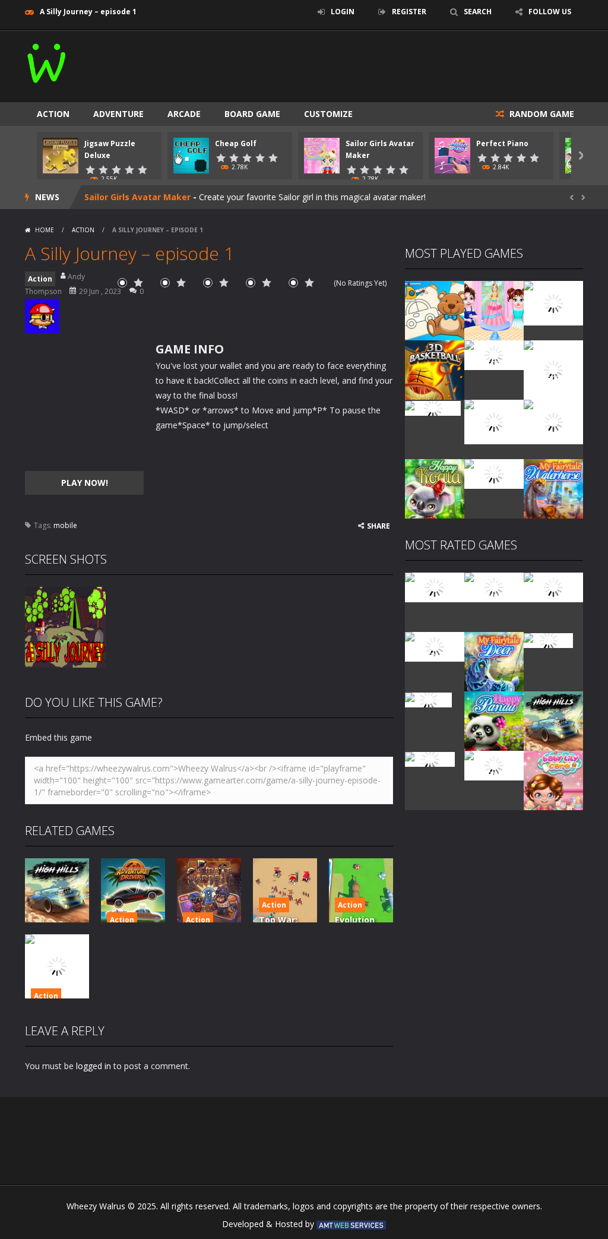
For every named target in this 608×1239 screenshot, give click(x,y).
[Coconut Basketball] (494, 354)
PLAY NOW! (84, 482)
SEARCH (478, 12)
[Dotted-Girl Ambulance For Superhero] (494, 420)
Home (44, 230)
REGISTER (409, 12)
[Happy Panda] (494, 720)
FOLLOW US (549, 12)
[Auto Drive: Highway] (434, 646)
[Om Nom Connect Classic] (553, 420)
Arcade (184, 113)
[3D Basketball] (434, 369)
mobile (65, 525)
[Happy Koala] (434, 488)
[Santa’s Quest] (434, 586)
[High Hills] (553, 720)
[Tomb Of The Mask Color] (553, 302)
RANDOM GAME (540, 113)
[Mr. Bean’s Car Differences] (494, 586)
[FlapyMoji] (428, 698)
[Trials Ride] (548, 639)
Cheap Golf (235, 143)
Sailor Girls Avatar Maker (137, 197)
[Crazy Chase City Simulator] (494, 764)
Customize (328, 113)
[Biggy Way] (430, 758)
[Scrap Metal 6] (494, 473)
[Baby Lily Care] (553, 779)
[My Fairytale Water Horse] (553, 488)
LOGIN (342, 12)
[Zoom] (65, 626)
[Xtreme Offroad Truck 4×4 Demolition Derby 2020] (553, 369)
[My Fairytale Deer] (494, 660)
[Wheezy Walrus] (47, 61)
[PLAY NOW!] (60, 154)
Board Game (252, 113)
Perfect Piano (502, 143)
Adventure (118, 113)
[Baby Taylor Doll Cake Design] (494, 309)
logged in (93, 1066)
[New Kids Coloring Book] (434, 309)
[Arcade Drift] (433, 407)
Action (53, 113)
